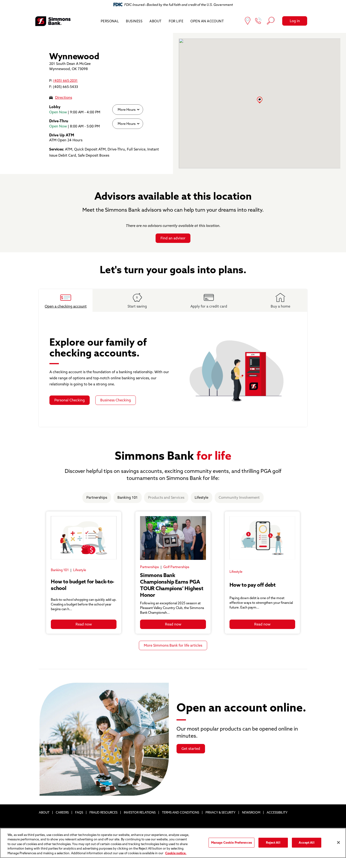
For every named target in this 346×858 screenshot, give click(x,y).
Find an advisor (173, 238)
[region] (173, 843)
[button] (259, 99)
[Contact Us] (258, 21)
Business (134, 21)
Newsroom (251, 812)
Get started (190, 748)
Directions (63, 97)
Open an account (207, 21)
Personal (110, 21)
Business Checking (115, 400)
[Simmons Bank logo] (53, 21)
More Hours (126, 109)
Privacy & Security (220, 812)
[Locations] (247, 21)
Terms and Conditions (180, 812)
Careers (62, 812)
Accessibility (277, 812)
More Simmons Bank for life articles (173, 645)
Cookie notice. (175, 853)
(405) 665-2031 (65, 80)
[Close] (338, 842)
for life (176, 21)
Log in (295, 21)
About (155, 21)
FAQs (79, 812)
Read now (84, 624)
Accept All (306, 842)
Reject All (273, 842)
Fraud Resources (103, 812)
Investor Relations (140, 812)
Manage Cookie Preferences (231, 842)
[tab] (66, 300)
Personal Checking (69, 400)
